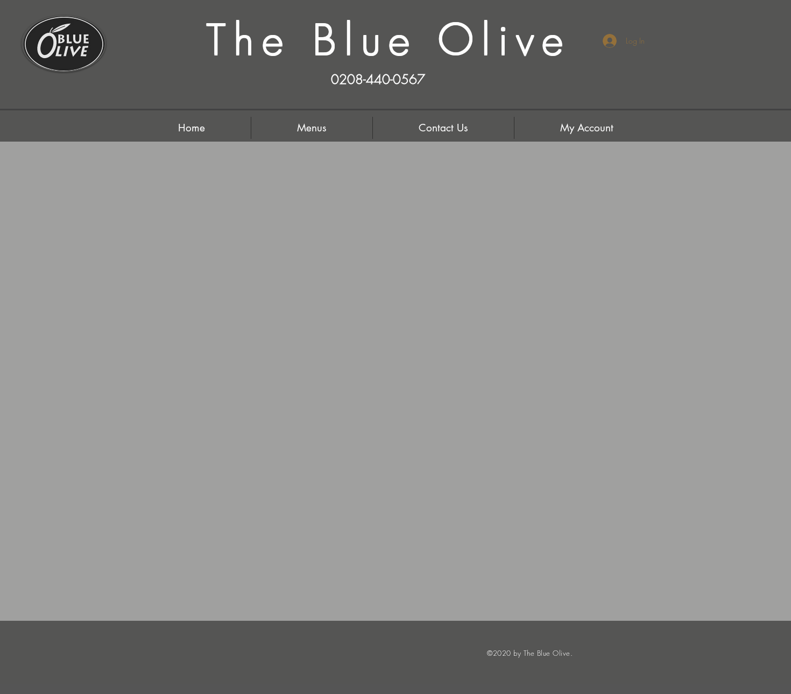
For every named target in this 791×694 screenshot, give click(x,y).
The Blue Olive (389, 39)
